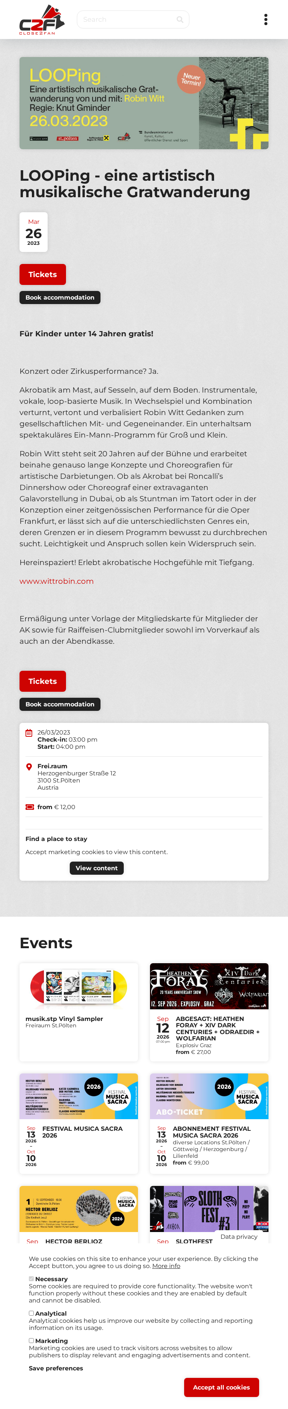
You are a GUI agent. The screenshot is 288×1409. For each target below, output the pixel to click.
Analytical (51, 1313)
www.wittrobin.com (57, 581)
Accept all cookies (221, 1387)
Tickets (42, 274)
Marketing (51, 1341)
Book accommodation (60, 297)
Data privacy (239, 1236)
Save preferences (56, 1368)
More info (166, 1266)
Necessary (51, 1279)
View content (97, 868)
